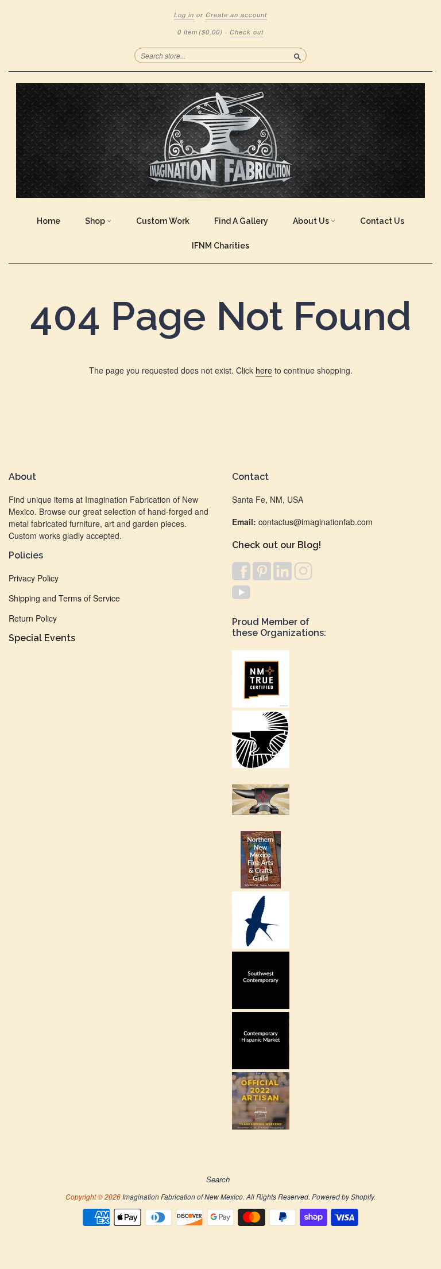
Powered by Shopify (343, 1196)
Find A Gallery (241, 221)
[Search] (297, 55)
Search (218, 1179)
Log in (184, 14)
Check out (247, 32)
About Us (312, 221)
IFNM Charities (220, 245)
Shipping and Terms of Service (64, 598)
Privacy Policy (34, 578)
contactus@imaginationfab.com (315, 521)
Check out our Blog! (276, 545)
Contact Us (382, 221)
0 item (200, 32)
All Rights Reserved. (278, 1196)
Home (48, 221)
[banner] (220, 140)
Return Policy (33, 618)
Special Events (42, 637)
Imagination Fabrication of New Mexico (182, 1196)
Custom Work (162, 221)
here (264, 370)
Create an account (236, 14)
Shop (96, 221)
